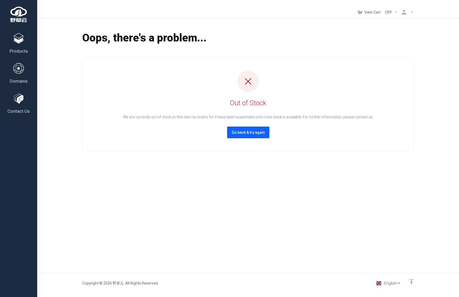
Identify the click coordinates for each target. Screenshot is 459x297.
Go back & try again (248, 132)
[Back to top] (411, 281)
